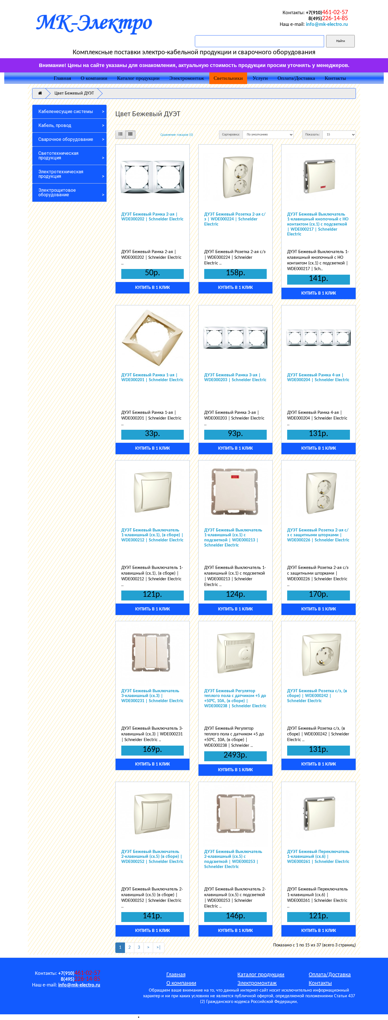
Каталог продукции (138, 78)
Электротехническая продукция (60, 174)
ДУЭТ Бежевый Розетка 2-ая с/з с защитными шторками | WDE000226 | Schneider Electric (318, 535)
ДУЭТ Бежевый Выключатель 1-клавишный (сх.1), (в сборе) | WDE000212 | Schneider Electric (152, 535)
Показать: (312, 134)
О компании (94, 78)
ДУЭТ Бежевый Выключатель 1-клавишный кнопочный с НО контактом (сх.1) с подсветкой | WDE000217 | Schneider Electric (318, 224)
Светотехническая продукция (58, 155)
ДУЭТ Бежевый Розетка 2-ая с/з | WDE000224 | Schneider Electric (235, 219)
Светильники (228, 78)
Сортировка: (231, 134)
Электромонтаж (186, 78)
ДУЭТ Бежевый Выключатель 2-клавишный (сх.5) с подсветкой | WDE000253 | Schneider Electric (233, 859)
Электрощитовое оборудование (57, 192)
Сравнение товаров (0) (176, 135)
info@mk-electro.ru (327, 24)
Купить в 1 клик (152, 287)
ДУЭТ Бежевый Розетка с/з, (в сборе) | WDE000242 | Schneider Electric (317, 696)
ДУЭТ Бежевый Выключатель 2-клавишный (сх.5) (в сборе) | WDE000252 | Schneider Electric (152, 857)
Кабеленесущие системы (65, 111)
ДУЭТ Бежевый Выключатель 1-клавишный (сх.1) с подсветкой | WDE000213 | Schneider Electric (233, 538)
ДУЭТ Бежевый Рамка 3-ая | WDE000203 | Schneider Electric (235, 378)
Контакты (335, 78)
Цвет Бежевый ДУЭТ (74, 93)
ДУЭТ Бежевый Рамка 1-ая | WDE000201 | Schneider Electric (152, 378)
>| (159, 947)
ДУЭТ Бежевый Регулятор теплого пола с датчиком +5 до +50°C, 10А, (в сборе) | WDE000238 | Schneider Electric (235, 698)
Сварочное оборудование (65, 139)
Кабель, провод (54, 125)
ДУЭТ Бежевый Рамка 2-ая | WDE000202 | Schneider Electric (152, 217)
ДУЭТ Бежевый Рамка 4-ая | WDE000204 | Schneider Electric (318, 378)
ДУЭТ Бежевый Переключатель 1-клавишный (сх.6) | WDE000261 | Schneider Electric (318, 857)
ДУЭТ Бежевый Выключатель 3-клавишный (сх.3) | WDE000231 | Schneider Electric (152, 696)
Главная (62, 78)
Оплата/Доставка (296, 78)
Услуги (260, 78)
